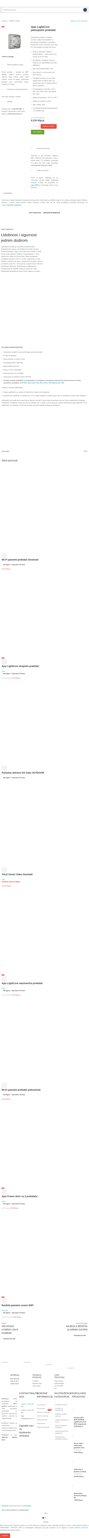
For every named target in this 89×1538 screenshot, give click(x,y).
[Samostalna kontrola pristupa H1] (80, 1485)
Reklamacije (41, 1423)
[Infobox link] (11, 1379)
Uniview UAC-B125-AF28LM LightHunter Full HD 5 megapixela (80, 1421)
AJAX (3, 671)
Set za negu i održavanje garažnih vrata (79, 1445)
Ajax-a (17, 251)
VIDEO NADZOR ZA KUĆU (62, 1421)
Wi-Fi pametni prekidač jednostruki (21, 1089)
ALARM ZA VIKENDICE (59, 1409)
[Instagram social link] (27, 1444)
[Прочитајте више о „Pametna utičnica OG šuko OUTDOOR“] (4, 768)
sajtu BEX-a (35, 185)
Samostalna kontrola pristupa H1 (80, 1495)
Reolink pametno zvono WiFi (18, 1305)
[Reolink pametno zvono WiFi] (44, 1252)
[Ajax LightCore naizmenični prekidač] (44, 930)
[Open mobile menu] (2, 3)
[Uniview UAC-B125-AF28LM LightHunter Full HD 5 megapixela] (80, 1409)
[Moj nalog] (86, 3)
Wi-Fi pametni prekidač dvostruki (20, 559)
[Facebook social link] (21, 1444)
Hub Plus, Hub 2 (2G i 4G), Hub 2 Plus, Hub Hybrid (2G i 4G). (42, 383)
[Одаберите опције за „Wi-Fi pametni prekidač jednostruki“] (4, 1085)
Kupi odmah (37, 132)
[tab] (35, 213)
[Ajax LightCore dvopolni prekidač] (44, 613)
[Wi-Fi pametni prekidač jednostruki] (44, 1039)
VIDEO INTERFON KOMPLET (61, 1432)
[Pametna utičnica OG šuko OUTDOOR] (44, 722)
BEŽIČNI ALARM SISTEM (61, 1415)
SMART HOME (14, 21)
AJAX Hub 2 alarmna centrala (80, 1470)
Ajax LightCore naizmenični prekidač (22, 983)
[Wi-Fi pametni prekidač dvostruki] (44, 509)
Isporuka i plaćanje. (14, 205)
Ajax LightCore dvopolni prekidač (20, 666)
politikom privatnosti (81, 1527)
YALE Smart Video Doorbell (17, 874)
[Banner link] (22, 1335)
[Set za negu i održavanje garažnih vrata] (80, 1435)
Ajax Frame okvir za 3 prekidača (19, 1196)
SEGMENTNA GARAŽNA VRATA (61, 1438)
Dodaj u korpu (48, 126)
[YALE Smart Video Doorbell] (44, 824)
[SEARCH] (85, 10)
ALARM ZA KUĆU (61, 1404)
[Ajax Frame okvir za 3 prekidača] (44, 1143)
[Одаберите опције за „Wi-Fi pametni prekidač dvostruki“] (4, 555)
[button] (4, 662)
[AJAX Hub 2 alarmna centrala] (80, 1461)
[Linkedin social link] (32, 1444)
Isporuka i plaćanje (44, 1411)
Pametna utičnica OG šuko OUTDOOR (23, 772)
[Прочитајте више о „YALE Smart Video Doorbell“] (4, 870)
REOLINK (5, 1310)
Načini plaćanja (42, 1419)
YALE (3, 879)
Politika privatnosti (43, 1427)
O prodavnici (41, 1404)
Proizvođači (41, 1408)
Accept (5, 1535)
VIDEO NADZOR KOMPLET (61, 1426)
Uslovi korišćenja (42, 1416)
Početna (4, 21)
